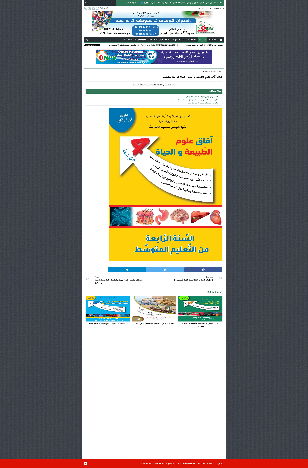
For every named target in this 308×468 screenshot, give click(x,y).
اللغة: (145, 3)
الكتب (204, 39)
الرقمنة (129, 39)
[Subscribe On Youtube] (97, 8)
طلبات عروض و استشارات (159, 39)
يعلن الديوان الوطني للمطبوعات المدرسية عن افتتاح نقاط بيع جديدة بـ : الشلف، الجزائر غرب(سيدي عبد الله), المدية (169, 463)
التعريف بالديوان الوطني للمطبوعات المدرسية (187, 3)
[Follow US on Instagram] (89, 8)
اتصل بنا (153, 3)
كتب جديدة (206, 72)
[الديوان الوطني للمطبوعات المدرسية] (154, 24)
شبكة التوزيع (180, 39)
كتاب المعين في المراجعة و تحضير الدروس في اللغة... (154, 323)
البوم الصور (141, 39)
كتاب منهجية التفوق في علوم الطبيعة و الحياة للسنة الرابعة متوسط (193, 100)
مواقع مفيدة (163, 3)
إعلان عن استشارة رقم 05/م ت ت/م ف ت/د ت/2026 (134, 45)
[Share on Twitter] (165, 269)
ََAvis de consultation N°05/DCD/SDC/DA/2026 (175, 45)
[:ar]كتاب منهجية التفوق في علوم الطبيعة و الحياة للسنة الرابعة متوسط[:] (119, 280)
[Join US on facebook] (85, 8)
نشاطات (212, 39)
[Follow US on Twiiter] (93, 8)
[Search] (86, 2)
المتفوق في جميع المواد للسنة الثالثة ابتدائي (201, 97)
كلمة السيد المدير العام (214, 3)
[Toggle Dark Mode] (87, 39)
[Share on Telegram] (127, 269)
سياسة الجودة (130, 3)
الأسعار (193, 39)
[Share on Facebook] (203, 269)
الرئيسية (221, 39)
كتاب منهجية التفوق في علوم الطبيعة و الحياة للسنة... (108, 323)
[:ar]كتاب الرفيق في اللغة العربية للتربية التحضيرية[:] (193, 278)
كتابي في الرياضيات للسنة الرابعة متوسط (203, 103)
